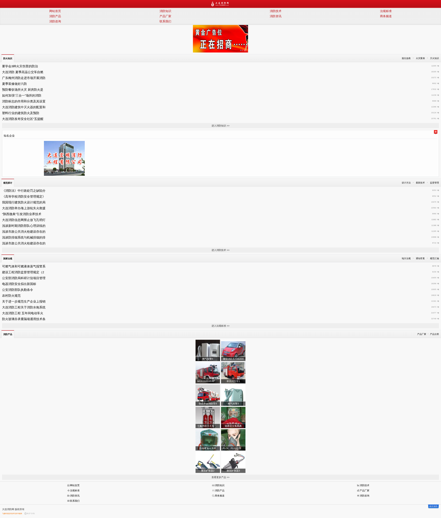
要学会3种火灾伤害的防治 (20, 66)
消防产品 (55, 16)
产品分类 (434, 334)
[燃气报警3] (233, 395)
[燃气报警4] (208, 350)
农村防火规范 (11, 295)
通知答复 (420, 258)
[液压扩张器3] (233, 462)
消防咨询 (55, 21)
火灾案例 (420, 58)
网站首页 (55, 11)
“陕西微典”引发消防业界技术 (21, 214)
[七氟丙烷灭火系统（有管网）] (208, 417)
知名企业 (9, 135)
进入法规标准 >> (220, 325)
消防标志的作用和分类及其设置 (23, 101)
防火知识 (7, 58)
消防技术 (275, 11)
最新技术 (420, 182)
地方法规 (406, 258)
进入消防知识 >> (220, 125)
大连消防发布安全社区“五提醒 (22, 119)
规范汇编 (434, 258)
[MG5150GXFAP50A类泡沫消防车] (208, 372)
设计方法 (406, 182)
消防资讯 (275, 16)
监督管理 (434, 182)
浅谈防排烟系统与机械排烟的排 (23, 237)
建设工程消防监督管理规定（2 (23, 272)
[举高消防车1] (233, 372)
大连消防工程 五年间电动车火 (22, 313)
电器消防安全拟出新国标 (19, 284)
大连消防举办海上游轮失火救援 (23, 208)
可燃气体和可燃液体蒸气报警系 (23, 266)
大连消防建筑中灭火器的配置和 (23, 107)
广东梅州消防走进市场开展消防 (23, 78)
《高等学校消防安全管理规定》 (23, 196)
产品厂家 (165, 16)
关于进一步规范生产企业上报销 (23, 301)
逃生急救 (406, 58)
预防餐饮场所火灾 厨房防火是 (22, 89)
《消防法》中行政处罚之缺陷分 (23, 190)
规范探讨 (7, 183)
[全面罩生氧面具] (233, 417)
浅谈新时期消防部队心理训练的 (23, 226)
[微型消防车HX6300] (233, 350)
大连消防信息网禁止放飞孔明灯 (23, 220)
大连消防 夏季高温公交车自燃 (22, 72)
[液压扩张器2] (208, 462)
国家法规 (7, 258)
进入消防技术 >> (220, 250)
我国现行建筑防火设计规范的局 (23, 202)
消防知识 (165, 11)
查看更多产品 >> (220, 477)
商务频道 (386, 16)
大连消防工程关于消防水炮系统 (23, 307)
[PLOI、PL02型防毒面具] (233, 439)
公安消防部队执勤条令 (17, 290)
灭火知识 (434, 58)
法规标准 (386, 11)
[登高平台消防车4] (208, 395)
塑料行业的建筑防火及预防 (20, 113)
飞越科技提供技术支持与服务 (12, 513)
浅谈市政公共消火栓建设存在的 (23, 231)
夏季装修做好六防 (14, 84)
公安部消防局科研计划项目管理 (23, 278)
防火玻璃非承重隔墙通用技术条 (23, 319)
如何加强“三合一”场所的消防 (21, 95)
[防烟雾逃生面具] (208, 439)
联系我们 (165, 21)
